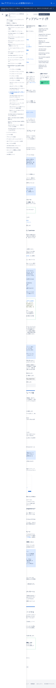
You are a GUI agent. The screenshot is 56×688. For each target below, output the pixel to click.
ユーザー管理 (10, 134)
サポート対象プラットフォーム (15, 31)
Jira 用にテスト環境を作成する (16, 78)
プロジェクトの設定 (11, 136)
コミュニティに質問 (44, 82)
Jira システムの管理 (11, 143)
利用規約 (33, 683)
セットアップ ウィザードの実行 (15, 57)
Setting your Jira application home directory (43, 66)
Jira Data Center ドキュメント (14, 145)
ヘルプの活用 (10, 152)
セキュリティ (40, 683)
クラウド (36, 14)
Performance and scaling (12, 147)
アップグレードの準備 (14, 80)
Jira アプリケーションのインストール (15, 25)
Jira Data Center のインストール (15, 55)
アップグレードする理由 (15, 69)
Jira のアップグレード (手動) (16, 86)
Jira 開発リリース (11, 154)
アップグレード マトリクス (15, 73)
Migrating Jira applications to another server (44, 42)
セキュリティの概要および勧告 (14, 150)
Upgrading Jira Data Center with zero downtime (43, 30)
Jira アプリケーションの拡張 (14, 63)
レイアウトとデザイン (12, 132)
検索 (51, 3)
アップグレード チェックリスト (16, 71)
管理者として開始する (12, 23)
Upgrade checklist (43, 38)
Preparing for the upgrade (45, 46)
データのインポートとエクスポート (15, 139)
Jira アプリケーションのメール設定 (15, 141)
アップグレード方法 (14, 76)
